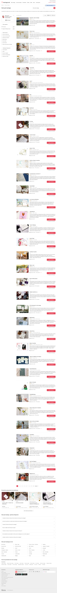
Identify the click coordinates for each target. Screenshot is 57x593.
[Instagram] (35, 571)
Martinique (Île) (45, 553)
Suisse (30, 555)
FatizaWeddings (33, 394)
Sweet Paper (32, 238)
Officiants (39, 564)
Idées (34, 2)
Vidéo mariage (21, 563)
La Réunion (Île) (17, 553)
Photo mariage (16, 563)
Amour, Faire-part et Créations (35, 407)
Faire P (31, 81)
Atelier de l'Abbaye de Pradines (35, 356)
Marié (31, 2)
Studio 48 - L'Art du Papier (34, 17)
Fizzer (31, 43)
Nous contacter (51, 25)
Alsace (16, 548)
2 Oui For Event (32, 134)
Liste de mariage (15, 564)
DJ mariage (43, 564)
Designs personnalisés (6, 37)
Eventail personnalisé (19, 502)
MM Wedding (32, 317)
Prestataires (24, 2)
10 (33, 486)
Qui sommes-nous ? (4, 582)
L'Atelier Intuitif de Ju (33, 292)
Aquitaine (44, 544)
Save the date (5, 42)
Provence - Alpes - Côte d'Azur (33, 544)
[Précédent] (2, 501)
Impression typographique (6, 54)
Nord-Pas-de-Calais (18, 546)
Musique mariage (27, 563)
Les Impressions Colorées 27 (35, 173)
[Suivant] (55, 501)
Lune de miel (26, 564)
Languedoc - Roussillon (46, 546)
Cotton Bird (32, 67)
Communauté (38, 2)
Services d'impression (6, 34)
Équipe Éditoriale (3, 583)
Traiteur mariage (3, 563)
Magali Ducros (32, 473)
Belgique (16, 555)
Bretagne (2, 548)
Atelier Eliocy (32, 331)
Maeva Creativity (33, 343)
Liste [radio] (45, 15)
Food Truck (35, 564)
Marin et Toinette (33, 382)
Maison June (32, 265)
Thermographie (5, 49)
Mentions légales (3, 572)
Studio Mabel (32, 186)
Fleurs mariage (9, 564)
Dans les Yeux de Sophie (34, 421)
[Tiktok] (39, 571)
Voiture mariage (32, 563)
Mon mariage (13, 2)
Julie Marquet (32, 211)
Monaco (44, 555)
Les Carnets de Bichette (34, 199)
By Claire (31, 121)
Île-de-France (3, 544)
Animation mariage (3, 564)
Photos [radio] (50, 15)
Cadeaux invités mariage (10, 563)
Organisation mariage (21, 564)
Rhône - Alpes (17, 544)
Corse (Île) (30, 553)
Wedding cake (31, 564)
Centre (30, 548)
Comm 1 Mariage (33, 225)
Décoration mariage (42, 563)
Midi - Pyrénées (31, 546)
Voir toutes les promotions (28, 510)
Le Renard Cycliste (33, 251)
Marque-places (5, 39)
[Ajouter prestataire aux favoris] (27, 18)
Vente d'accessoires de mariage (7, 44)
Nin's (30, 94)
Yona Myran (32, 434)
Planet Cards (32, 31)
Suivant (36, 486)
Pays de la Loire (3, 546)
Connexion (50, 2)
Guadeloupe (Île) (3, 555)
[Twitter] (31, 571)
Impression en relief (5, 56)
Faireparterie (32, 448)
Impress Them (32, 148)
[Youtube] (37, 571)
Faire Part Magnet (33, 461)
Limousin (2, 553)
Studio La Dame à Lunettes (35, 160)
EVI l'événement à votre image (35, 305)
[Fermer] (13, 15)
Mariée (28, 2)
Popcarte (31, 55)
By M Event (32, 108)
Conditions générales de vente (5, 573)
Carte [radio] (54, 15)
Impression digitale (5, 53)
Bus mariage (37, 563)
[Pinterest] (33, 571)
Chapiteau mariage (48, 563)
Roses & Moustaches (33, 278)
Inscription (54, 2)
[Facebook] (30, 571)
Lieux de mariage (18, 2)
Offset (3, 51)
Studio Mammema (33, 368)
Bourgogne (44, 548)
